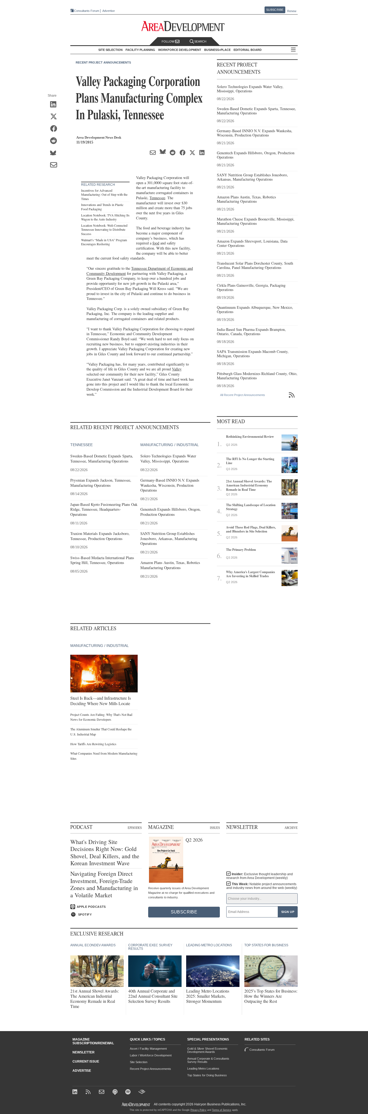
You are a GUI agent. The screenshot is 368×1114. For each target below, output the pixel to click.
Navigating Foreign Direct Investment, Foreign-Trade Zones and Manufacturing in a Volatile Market (104, 884)
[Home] (102, 1092)
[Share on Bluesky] (55, 153)
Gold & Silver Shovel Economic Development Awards (207, 1050)
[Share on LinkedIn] (55, 105)
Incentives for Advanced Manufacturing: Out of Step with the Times (104, 194)
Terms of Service (221, 1110)
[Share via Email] (55, 165)
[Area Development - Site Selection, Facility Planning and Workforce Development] (184, 26)
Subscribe (274, 9)
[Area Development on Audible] (141, 1092)
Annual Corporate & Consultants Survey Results (208, 1060)
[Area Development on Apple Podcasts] (115, 1092)
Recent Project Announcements (103, 62)
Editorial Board (248, 49)
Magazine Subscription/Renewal (93, 1041)
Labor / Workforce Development (151, 1055)
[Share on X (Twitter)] (55, 117)
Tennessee (157, 197)
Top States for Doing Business (207, 1075)
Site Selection (138, 1062)
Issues (215, 827)
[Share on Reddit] (55, 141)
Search (200, 41)
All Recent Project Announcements (242, 395)
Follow (168, 41)
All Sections (293, 50)
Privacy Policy (198, 1110)
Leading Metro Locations (203, 1068)
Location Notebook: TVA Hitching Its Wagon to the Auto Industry (105, 217)
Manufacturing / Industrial (169, 445)
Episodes (135, 827)
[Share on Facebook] (55, 129)
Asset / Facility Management (148, 1048)
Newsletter (83, 1052)
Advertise (108, 10)
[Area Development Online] (136, 1104)
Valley (177, 369)
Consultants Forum (86, 10)
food (155, 243)
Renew (291, 11)
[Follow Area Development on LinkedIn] (75, 1092)
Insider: (259, 876)
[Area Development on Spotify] (128, 1092)
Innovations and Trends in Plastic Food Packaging (102, 206)
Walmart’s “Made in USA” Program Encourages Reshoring (104, 242)
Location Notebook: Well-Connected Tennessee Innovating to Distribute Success (104, 229)
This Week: (261, 886)
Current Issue (85, 1061)
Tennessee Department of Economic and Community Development (139, 271)
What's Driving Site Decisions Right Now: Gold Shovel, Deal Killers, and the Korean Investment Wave (104, 852)
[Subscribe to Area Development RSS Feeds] (89, 1092)
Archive (291, 827)
